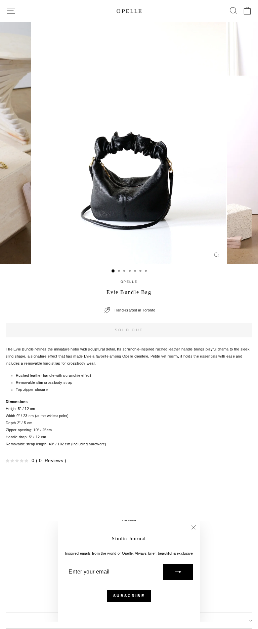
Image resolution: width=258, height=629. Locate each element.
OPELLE (129, 282)
